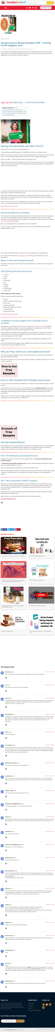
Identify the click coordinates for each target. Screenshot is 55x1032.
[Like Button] (2, 503)
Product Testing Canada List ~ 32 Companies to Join (40, 632)
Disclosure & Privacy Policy (34, 1010)
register (19, 388)
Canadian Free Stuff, (10, 1029)
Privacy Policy (45, 1029)
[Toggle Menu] (6, 7)
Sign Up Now (7, 102)
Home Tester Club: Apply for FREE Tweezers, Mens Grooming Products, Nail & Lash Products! (13, 581)
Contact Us (30, 1005)
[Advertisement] (36, 24)
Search (50, 3)
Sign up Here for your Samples (9, 206)
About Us (40, 1029)
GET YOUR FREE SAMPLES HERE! (9, 314)
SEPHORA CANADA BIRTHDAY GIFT (37, 556)
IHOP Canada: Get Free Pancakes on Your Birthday (13, 556)
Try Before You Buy (39, 326)
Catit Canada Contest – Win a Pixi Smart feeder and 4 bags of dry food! (13, 606)
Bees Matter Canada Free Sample (37, 605)
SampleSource (22, 256)
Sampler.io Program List (7, 631)
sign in (39, 396)
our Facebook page (6, 221)
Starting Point (31, 1003)
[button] (4, 529)
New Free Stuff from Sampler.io (37, 580)
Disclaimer (30, 1008)
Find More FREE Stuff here (8, 499)
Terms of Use (51, 1029)
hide (15, 108)
